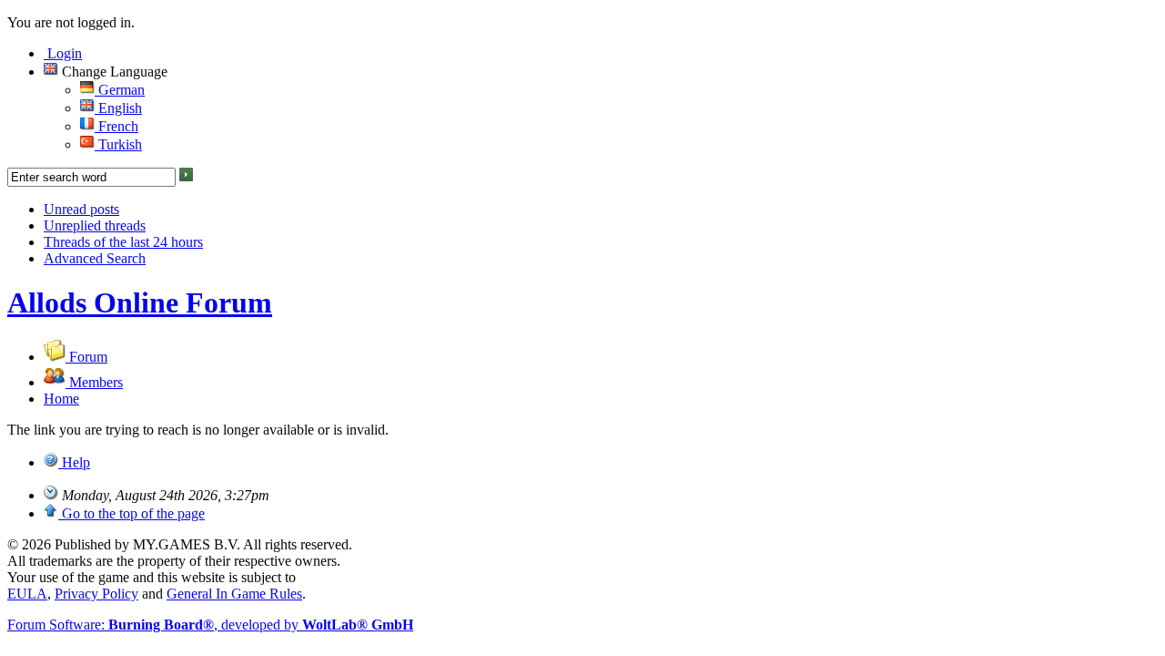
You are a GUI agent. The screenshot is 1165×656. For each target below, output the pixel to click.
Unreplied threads (95, 225)
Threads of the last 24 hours (123, 242)
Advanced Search (95, 258)
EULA (27, 593)
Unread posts (81, 209)
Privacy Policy (96, 593)
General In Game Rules (234, 593)
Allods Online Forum (139, 302)
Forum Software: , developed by (210, 624)
